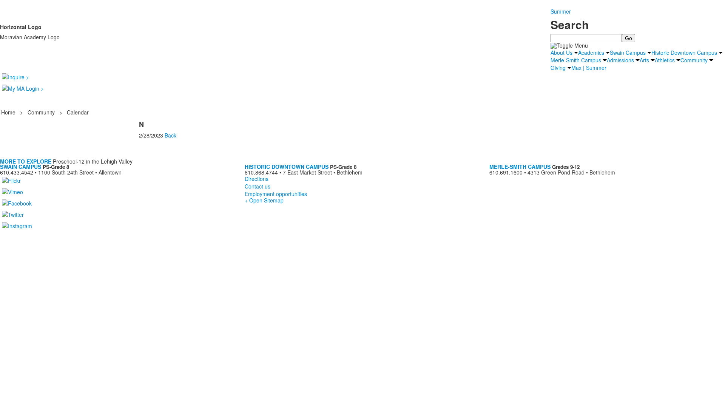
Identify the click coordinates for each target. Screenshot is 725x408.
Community (694, 60)
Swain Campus (628, 52)
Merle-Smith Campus (576, 60)
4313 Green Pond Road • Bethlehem (571, 172)
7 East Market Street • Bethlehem (322, 172)
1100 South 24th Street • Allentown (80, 172)
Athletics (665, 60)
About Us (561, 52)
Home (9, 112)
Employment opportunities (276, 194)
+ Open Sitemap (264, 200)
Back (170, 135)
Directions (256, 178)
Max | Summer (588, 67)
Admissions (620, 60)
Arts (644, 60)
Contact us (257, 186)
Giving (558, 67)
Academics (591, 52)
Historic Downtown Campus (684, 52)
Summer (561, 11)
